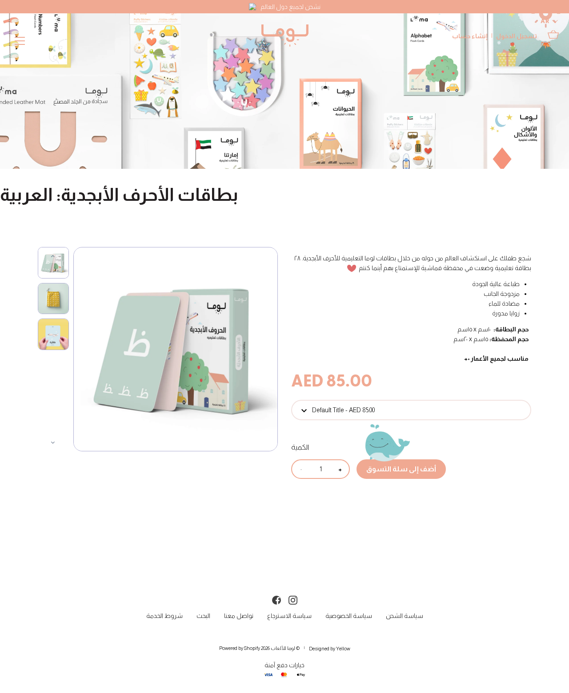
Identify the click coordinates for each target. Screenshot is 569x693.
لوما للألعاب (283, 648)
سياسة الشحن (404, 615)
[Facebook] (276, 599)
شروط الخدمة (164, 615)
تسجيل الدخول (516, 36)
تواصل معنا (238, 615)
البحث (203, 615)
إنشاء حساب (470, 36)
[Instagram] (293, 599)
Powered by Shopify (239, 648)
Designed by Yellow (329, 648)
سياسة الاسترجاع (289, 615)
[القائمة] (20, 43)
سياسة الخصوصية (348, 615)
